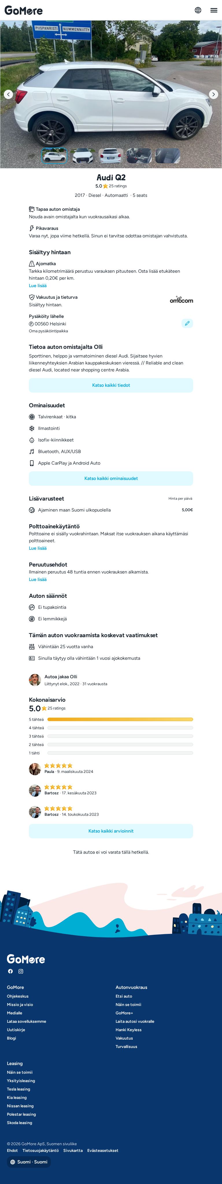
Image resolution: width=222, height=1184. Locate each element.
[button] (111, 323)
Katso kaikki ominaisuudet (111, 478)
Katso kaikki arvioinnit (111, 831)
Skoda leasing (19, 1122)
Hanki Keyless (129, 1029)
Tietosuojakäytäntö (41, 1150)
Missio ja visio (20, 1004)
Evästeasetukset (103, 1150)
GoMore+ (124, 1013)
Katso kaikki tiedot (111, 385)
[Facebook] (10, 971)
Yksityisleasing (21, 1080)
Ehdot (12, 1150)
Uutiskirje (16, 1029)
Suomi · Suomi (32, 1162)
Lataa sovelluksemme (26, 1021)
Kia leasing (17, 1097)
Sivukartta (73, 1150)
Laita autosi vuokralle (135, 1021)
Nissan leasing (20, 1106)
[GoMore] (23, 10)
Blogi (11, 1038)
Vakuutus (124, 1038)
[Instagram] (20, 971)
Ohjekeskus (18, 996)
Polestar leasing (21, 1114)
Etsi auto (124, 996)
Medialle (14, 1013)
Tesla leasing (18, 1089)
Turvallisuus (126, 1046)
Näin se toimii (128, 1004)
